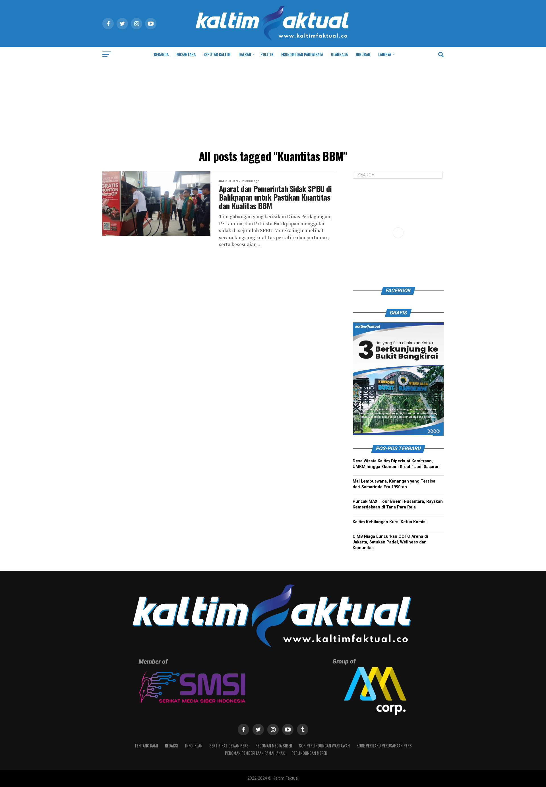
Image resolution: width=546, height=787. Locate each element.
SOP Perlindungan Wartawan (324, 746)
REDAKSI (171, 746)
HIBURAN (363, 54)
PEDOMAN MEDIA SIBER (273, 746)
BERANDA (161, 54)
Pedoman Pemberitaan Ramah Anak (255, 753)
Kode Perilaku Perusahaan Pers (384, 746)
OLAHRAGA (339, 54)
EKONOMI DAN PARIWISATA (302, 54)
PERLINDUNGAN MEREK (309, 753)
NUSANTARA (186, 54)
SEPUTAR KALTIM (217, 54)
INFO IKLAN (193, 746)
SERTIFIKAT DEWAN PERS (229, 746)
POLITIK (266, 54)
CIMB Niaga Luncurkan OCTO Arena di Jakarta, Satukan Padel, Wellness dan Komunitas (390, 542)
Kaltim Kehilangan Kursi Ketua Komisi (390, 522)
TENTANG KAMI (146, 746)
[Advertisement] (273, 104)
